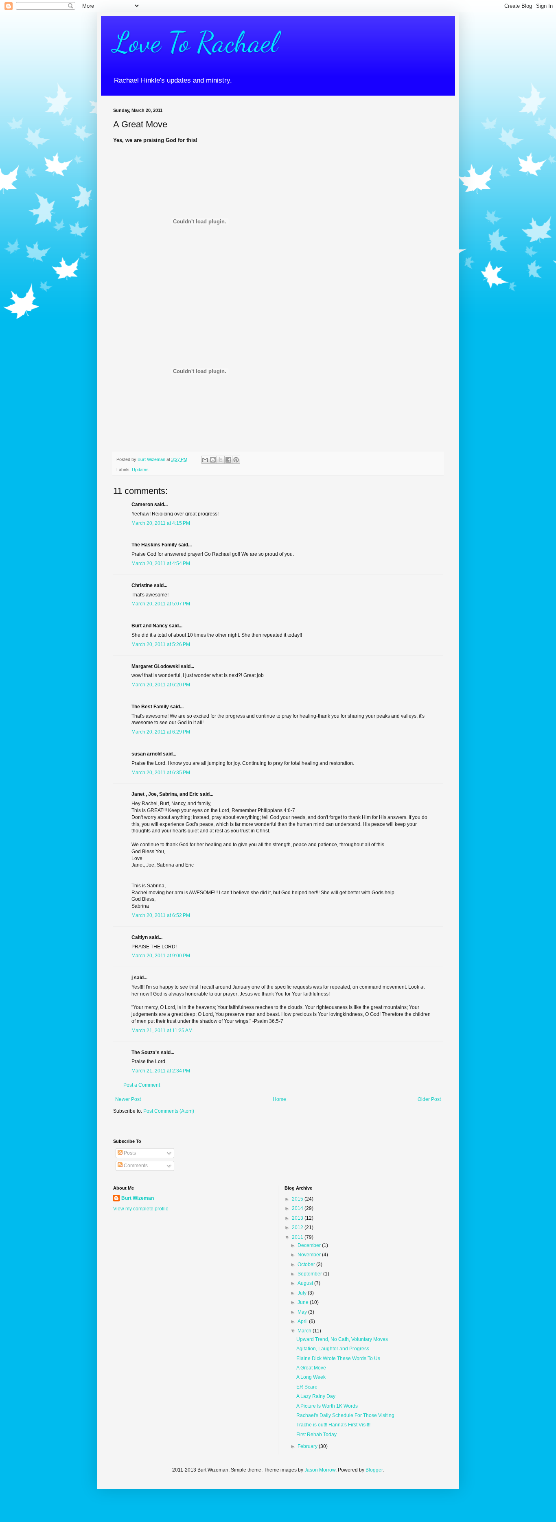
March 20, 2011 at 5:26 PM (160, 644)
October (307, 1264)
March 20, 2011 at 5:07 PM (160, 604)
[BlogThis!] (213, 460)
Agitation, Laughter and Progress (332, 1349)
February (308, 1446)
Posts (129, 1153)
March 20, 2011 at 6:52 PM (160, 915)
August (306, 1283)
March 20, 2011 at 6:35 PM (160, 772)
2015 (298, 1199)
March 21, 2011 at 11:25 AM (162, 1030)
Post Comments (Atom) (168, 1111)
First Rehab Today (316, 1434)
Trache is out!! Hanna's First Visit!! (333, 1425)
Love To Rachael (195, 42)
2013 (298, 1218)
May (303, 1312)
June (304, 1302)
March (305, 1331)
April (303, 1321)
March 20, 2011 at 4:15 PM (160, 523)
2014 (298, 1208)
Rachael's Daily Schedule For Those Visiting (345, 1415)
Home (279, 1099)
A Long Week (311, 1377)
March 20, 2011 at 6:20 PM (160, 685)
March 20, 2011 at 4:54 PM (160, 563)
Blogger (374, 1470)
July (303, 1293)
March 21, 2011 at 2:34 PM (160, 1071)
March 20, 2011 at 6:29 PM (160, 732)
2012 (298, 1227)
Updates (140, 469)
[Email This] (205, 460)
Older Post (429, 1099)
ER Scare (306, 1387)
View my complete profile (141, 1209)
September (310, 1274)
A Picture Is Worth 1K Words (327, 1406)
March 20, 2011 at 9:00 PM (160, 956)
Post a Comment (141, 1085)
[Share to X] (221, 460)
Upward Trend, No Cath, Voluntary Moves (342, 1339)
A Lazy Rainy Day (315, 1396)
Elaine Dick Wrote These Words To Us (338, 1358)
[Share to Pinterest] (236, 460)
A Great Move (311, 1368)
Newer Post (128, 1099)
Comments (135, 1165)
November (310, 1255)
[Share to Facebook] (228, 460)
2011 (298, 1237)
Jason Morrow (319, 1470)
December (310, 1245)
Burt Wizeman (137, 1198)
